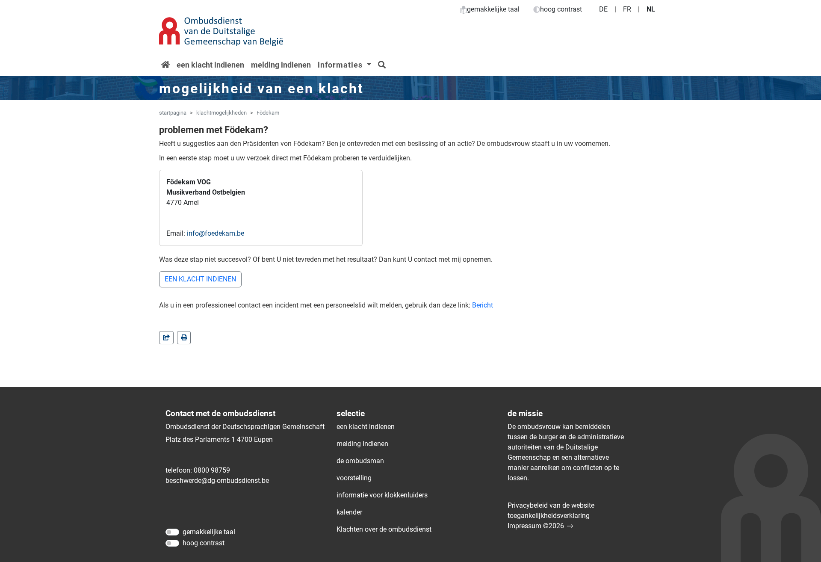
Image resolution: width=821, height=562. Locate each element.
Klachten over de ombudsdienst (384, 529)
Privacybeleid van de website (551, 505)
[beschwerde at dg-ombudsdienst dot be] (217, 481)
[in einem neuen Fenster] (184, 337)
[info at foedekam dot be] (215, 233)
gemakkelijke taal (493, 9)
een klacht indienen (210, 64)
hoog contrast (561, 9)
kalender (349, 512)
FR (627, 9)
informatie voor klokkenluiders (382, 495)
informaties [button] (341, 64)
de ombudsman (360, 461)
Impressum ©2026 (536, 526)
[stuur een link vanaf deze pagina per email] (166, 337)
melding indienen (281, 64)
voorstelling (354, 478)
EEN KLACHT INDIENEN (200, 279)
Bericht (482, 305)
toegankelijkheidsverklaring (549, 516)
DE (603, 9)
